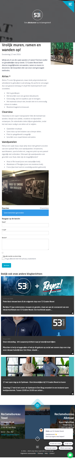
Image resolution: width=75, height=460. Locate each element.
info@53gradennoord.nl (10, 434)
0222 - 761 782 (7, 432)
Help (46, 453)
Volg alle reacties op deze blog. (12, 256)
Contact (52, 453)
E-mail (4, 230)
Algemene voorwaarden (28, 453)
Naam (4, 222)
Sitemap (40, 453)
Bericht (4, 237)
